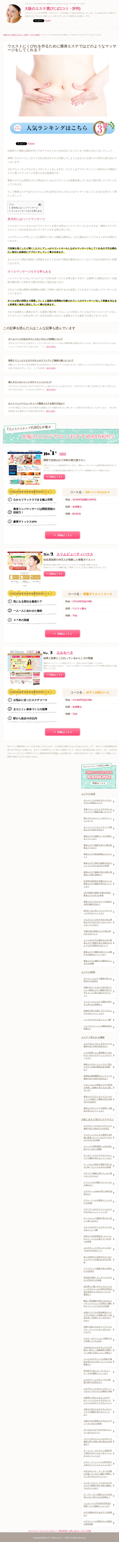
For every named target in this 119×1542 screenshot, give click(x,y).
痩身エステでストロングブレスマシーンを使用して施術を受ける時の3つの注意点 (98, 1099)
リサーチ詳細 (85, 1531)
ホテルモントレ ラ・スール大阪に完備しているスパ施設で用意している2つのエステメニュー (98, 1474)
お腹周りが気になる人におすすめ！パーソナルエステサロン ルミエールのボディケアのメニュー (98, 1400)
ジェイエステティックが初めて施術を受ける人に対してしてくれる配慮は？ (98, 1361)
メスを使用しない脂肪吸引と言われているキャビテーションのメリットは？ (98, 1055)
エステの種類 (88, 972)
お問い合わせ (74, 1531)
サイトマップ (33, 1531)
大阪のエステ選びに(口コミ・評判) (53, 8)
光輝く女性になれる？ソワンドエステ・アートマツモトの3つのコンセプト (98, 1329)
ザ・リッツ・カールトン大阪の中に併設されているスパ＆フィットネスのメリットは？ (98, 1453)
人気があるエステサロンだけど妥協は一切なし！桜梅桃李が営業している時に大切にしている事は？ (98, 1350)
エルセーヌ (65, 652)
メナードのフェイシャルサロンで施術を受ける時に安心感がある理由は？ (98, 1441)
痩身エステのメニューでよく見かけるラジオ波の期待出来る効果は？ (98, 1067)
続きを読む (51, 347)
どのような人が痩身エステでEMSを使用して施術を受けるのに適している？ (98, 1087)
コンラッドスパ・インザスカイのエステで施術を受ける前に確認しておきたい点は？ (98, 1485)
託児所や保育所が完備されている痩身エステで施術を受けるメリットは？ (98, 884)
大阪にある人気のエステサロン (97, 1119)
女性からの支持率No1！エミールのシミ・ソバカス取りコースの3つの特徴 (97, 1239)
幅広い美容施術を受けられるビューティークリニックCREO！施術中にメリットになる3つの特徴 (98, 1303)
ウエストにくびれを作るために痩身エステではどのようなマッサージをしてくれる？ (98, 922)
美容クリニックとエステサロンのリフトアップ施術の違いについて (41, 360)
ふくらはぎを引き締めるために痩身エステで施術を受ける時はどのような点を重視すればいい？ (98, 943)
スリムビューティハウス (75, 554)
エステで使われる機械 (92, 1037)
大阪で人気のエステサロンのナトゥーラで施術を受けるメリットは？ (98, 1412)
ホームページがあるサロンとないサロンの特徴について (35, 339)
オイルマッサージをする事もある (26, 211)
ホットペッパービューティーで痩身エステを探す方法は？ (36, 403)
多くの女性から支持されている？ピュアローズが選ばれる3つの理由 (98, 1259)
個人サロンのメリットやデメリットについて (30, 382)
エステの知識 (88, 794)
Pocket (47, 21)
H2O (62, 454)
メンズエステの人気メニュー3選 (97, 1020)
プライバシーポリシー (48, 1531)
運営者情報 (63, 1531)
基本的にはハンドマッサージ (24, 208)
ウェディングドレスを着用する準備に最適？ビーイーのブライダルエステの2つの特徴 (98, 1137)
